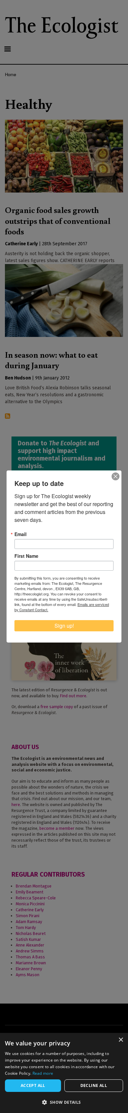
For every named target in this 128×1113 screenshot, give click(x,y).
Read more (42, 1073)
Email (20, 534)
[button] (64, 1102)
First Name (26, 556)
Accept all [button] (33, 1085)
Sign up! (64, 625)
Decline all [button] (93, 1085)
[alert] (64, 1073)
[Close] (115, 476)
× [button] (120, 1040)
